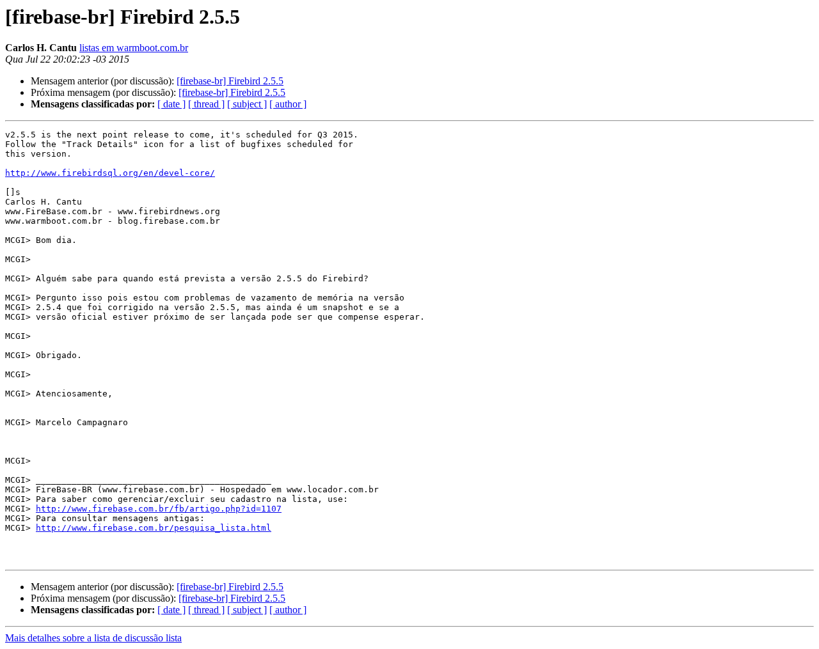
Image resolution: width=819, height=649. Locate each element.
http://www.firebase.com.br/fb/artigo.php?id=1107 (159, 508)
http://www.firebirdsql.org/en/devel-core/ (110, 173)
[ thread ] (206, 103)
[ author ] (287, 103)
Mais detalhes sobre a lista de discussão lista (93, 637)
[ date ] (171, 103)
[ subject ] (247, 103)
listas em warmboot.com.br (133, 47)
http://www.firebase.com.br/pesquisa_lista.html (153, 528)
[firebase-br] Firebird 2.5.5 (230, 80)
